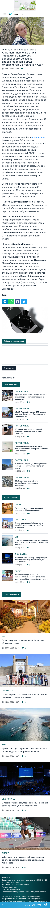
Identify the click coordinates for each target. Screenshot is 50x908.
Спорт (18, 571)
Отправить (9, 368)
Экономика (21, 554)
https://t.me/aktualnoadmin (35, 892)
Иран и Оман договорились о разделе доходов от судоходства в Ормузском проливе (31, 542)
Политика (20, 519)
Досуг (18, 504)
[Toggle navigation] (4, 14)
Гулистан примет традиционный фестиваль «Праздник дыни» (29, 509)
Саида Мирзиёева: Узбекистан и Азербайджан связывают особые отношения (29, 525)
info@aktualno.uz (13, 889)
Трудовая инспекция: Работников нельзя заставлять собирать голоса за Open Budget (31, 448)
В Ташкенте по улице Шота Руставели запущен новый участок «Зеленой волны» (31, 466)
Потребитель (22, 391)
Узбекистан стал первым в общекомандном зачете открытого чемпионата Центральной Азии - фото (31, 577)
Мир (17, 537)
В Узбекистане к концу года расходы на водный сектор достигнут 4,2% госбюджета (31, 559)
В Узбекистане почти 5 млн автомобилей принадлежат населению (26, 483)
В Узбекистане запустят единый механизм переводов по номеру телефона (28, 431)
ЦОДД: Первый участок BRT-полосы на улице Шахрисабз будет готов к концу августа (30, 414)
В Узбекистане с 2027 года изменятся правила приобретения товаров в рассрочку (31, 397)
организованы (38, 137)
